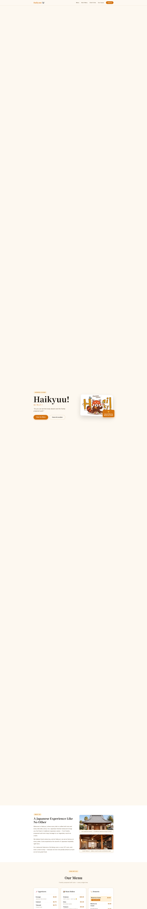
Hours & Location (57, 417)
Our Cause (101, 2)
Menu (77, 2)
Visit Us (110, 2)
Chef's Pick (93, 2)
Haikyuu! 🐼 (39, 2)
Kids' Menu (84, 2)
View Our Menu (41, 417)
